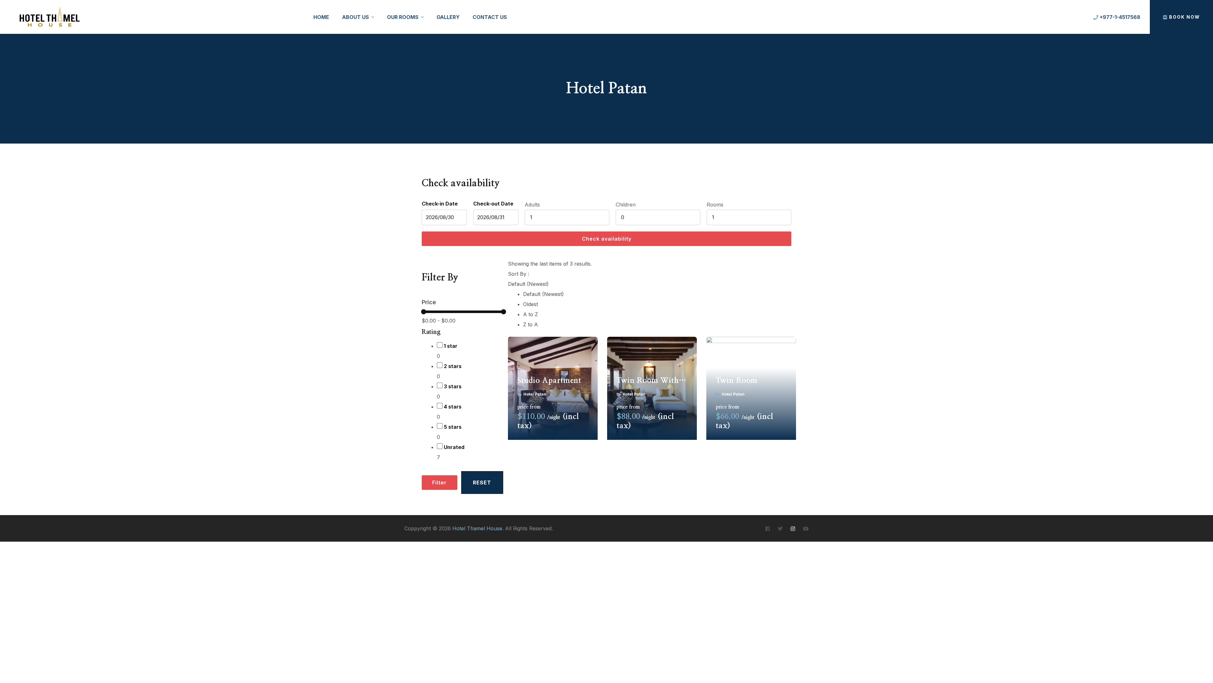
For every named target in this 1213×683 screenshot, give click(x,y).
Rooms (715, 204)
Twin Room (736, 381)
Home (321, 17)
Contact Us (490, 17)
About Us (355, 17)
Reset (482, 482)
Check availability (606, 239)
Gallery (448, 17)
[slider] (423, 311)
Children (626, 204)
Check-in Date (440, 203)
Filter (439, 482)
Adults (532, 204)
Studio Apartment (549, 381)
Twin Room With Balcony (652, 381)
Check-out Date (493, 203)
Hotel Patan (534, 394)
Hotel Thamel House (477, 528)
